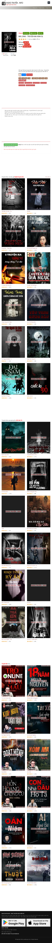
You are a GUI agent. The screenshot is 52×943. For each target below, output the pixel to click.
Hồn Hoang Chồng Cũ (6, 809)
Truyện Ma (48, 7)
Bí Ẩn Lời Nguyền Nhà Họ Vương (32, 491)
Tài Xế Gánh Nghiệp (31, 735)
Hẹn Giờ (24, 74)
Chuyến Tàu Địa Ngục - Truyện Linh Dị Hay (32, 285)
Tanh (3, 528)
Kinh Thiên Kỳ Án (5, 602)
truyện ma (26, 42)
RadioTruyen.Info (27, 46)
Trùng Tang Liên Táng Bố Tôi (7, 322)
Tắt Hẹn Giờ (29, 74)
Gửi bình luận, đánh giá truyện (11, 144)
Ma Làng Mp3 (22, 85)
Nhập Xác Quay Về (31, 359)
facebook (26, 33)
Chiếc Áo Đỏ (30, 396)
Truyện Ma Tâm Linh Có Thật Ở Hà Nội (32, 454)
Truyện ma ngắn (28, 82)
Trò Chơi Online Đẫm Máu (7, 698)
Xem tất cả (47, 177)
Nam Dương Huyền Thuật (7, 882)
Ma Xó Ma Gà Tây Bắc (32, 528)
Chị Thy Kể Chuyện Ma (32, 248)
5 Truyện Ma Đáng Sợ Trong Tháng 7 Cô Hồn (7, 285)
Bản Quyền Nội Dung (6, 931)
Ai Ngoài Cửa (30, 845)
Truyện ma (21, 82)
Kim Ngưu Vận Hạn (6, 735)
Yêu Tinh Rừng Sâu (31, 322)
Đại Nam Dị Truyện (6, 396)
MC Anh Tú (27, 44)
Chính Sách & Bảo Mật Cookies (9, 929)
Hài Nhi (28, 211)
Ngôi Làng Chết (5, 454)
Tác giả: (20, 46)
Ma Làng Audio (36, 82)
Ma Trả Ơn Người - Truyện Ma (7, 639)
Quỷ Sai (28, 602)
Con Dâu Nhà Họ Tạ (31, 809)
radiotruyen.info (27, 939)
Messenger (34, 33)
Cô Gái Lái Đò (5, 491)
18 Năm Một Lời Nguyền (32, 698)
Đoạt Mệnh (4, 772)
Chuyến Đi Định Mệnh (31, 882)
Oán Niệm (4, 845)
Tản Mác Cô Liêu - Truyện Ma (7, 211)
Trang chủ (35, 7)
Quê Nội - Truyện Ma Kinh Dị (32, 639)
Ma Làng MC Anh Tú (30, 85)
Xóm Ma (29, 772)
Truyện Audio (41, 7)
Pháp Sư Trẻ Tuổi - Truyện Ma (32, 565)
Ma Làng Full (43, 82)
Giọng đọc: (21, 44)
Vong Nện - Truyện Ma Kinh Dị (7, 248)
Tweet (41, 33)
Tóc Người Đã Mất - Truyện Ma (7, 359)
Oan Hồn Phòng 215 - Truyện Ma (7, 565)
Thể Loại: (21, 42)
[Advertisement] (26, 21)
